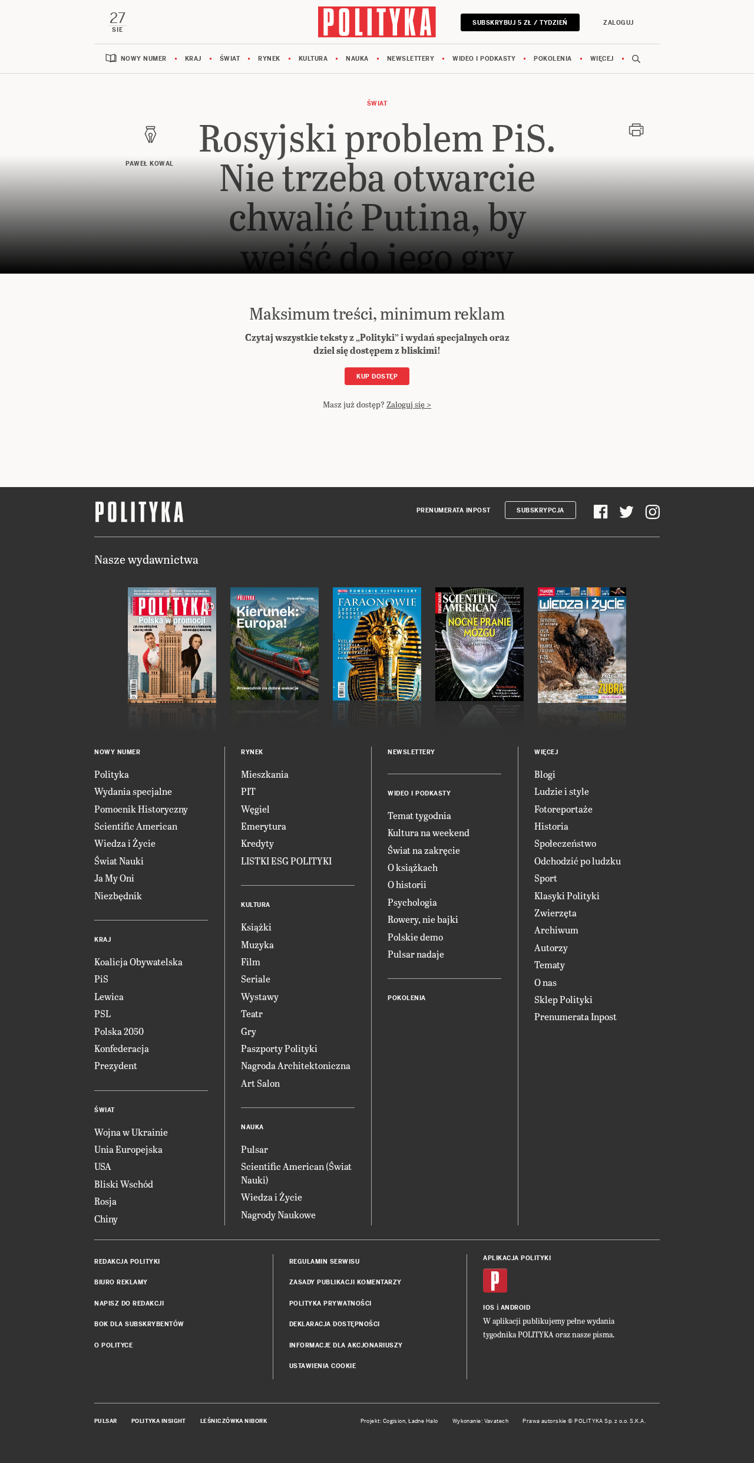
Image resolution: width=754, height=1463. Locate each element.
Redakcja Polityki (127, 1261)
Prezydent (115, 1065)
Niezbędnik (118, 895)
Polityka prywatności (330, 1303)
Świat (230, 59)
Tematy (549, 964)
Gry (248, 1031)
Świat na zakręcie (424, 850)
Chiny (106, 1218)
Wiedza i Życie (125, 843)
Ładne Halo (423, 1421)
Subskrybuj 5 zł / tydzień (520, 23)
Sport (545, 878)
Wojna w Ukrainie (131, 1132)
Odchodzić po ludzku (577, 860)
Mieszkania (265, 774)
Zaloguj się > (408, 404)
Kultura (313, 59)
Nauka (357, 59)
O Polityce (113, 1345)
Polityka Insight (158, 1421)
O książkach (413, 867)
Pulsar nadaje (416, 954)
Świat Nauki (119, 860)
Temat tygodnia (419, 815)
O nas (545, 982)
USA (102, 1166)
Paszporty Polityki (279, 1048)
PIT (248, 791)
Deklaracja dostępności (334, 1324)
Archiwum (556, 929)
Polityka (111, 774)
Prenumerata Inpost (453, 510)
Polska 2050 (119, 1031)
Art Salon (260, 1083)
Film (250, 961)
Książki (256, 926)
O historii (407, 884)
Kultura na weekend (428, 832)
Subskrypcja (540, 510)
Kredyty (257, 843)
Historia (551, 826)
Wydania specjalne (133, 791)
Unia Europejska (128, 1149)
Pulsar (254, 1149)
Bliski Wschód (123, 1184)
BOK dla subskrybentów (139, 1324)
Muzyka (257, 944)
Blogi (544, 774)
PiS (101, 978)
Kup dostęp (377, 376)
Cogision (394, 1421)
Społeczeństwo (565, 843)
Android (516, 1307)
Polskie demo (415, 936)
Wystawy (260, 996)
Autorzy (551, 947)
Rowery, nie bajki (423, 919)
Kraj (193, 59)
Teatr (252, 1013)
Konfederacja (121, 1048)
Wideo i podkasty (483, 59)
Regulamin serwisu (324, 1261)
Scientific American (135, 826)
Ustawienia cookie (322, 1366)
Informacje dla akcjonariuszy (346, 1345)
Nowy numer (144, 59)
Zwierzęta (555, 912)
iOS (489, 1307)
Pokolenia (553, 59)
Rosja (105, 1201)
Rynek (269, 59)
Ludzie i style (561, 791)
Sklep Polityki (563, 999)
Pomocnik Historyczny (141, 809)
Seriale (255, 978)
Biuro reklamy (121, 1282)
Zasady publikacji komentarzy (345, 1282)
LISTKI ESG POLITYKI (286, 860)
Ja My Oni (114, 878)
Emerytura (263, 826)
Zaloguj (618, 23)
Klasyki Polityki (567, 895)
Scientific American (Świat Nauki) (296, 1172)
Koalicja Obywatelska (138, 961)
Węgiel (255, 809)
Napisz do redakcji (129, 1303)
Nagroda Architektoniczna (295, 1065)
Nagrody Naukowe (278, 1214)
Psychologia (412, 902)
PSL (102, 1013)
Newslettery (411, 59)
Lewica (109, 996)
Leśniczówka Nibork (233, 1421)
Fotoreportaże (563, 809)
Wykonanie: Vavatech (480, 1421)
